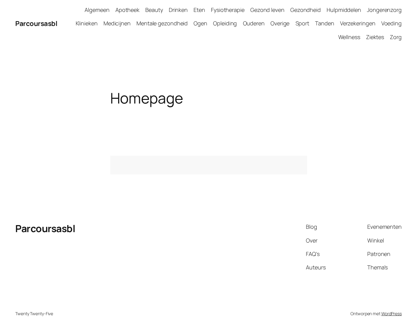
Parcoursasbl (36, 23)
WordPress (391, 313)
